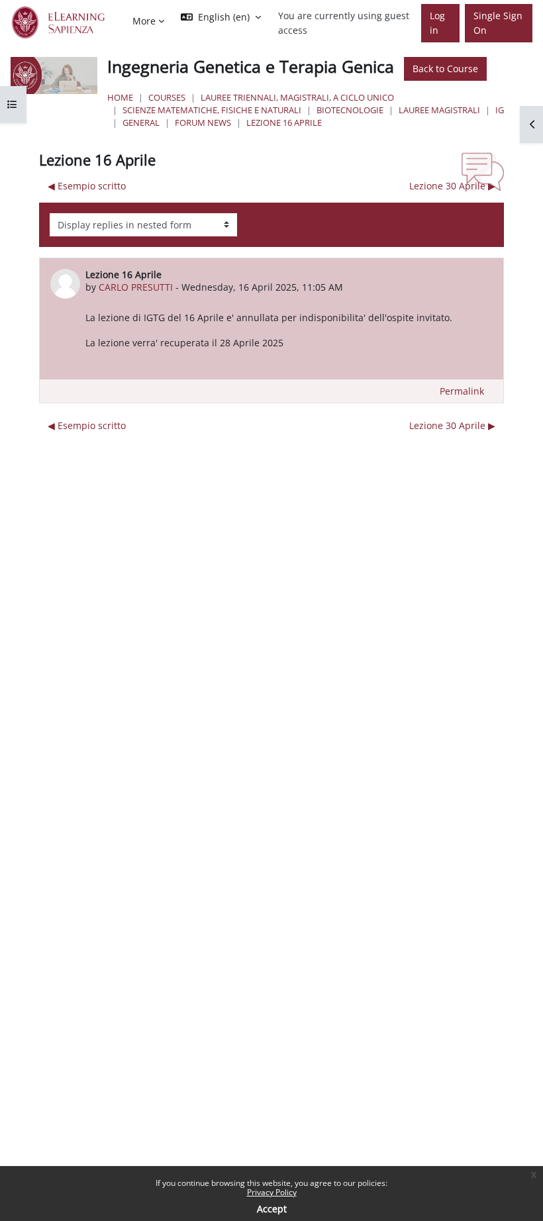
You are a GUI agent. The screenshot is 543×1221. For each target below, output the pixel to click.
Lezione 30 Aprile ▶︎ (452, 185)
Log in (437, 22)
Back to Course (445, 68)
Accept (272, 1208)
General (141, 122)
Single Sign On (497, 22)
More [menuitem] (144, 21)
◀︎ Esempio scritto (87, 185)
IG (499, 110)
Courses (166, 97)
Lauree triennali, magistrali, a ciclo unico (297, 97)
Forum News (203, 122)
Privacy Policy (272, 1192)
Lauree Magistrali (439, 110)
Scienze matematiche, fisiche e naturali (212, 110)
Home (120, 97)
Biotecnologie (350, 110)
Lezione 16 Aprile (284, 122)
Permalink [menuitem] (462, 391)
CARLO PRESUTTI (136, 287)
